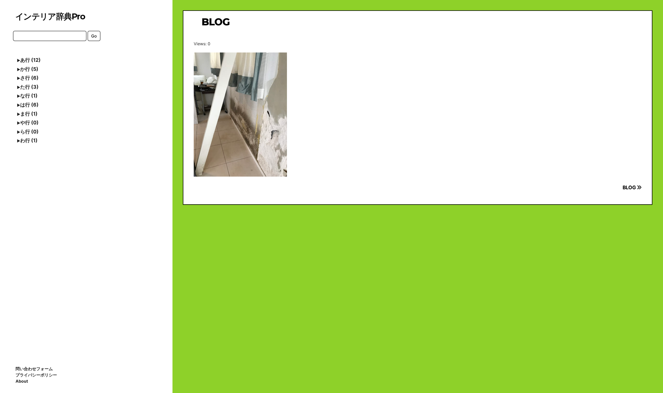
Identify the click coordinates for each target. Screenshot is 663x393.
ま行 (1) (29, 114)
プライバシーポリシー (36, 374)
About (22, 381)
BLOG (630, 187)
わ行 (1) (29, 140)
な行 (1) (29, 96)
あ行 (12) (30, 60)
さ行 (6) (29, 78)
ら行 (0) (29, 132)
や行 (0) (29, 122)
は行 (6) (29, 105)
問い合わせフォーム (34, 368)
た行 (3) (29, 87)
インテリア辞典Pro (50, 16)
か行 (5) (29, 69)
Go (94, 36)
